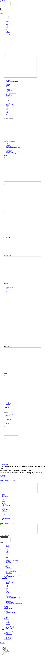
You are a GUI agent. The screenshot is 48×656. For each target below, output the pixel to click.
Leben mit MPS (6, 559)
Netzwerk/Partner (6, 625)
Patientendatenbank (8, 601)
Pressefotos (7, 623)
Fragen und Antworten (7, 639)
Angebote (5, 566)
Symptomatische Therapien (10, 582)
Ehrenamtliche (6, 606)
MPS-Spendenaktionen (9, 634)
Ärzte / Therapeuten (5, 98)
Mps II (7, 551)
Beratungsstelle (8, 567)
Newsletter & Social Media (8, 628)
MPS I (7, 550)
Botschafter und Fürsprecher (8, 608)
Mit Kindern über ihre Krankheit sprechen (12, 560)
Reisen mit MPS (8, 564)
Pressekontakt (8, 624)
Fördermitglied (8, 632)
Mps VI (7, 588)
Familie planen (8, 561)
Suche (1, 5)
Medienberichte (8, 622)
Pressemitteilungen (8, 621)
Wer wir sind (4, 610)
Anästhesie (7, 583)
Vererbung (7, 546)
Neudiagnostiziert (6, 577)
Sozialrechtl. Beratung (5, 464)
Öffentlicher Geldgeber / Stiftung (9, 609)
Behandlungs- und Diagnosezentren (9, 576)
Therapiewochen (8, 596)
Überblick (7, 545)
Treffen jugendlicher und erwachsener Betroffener (13, 569)
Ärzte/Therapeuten (4, 578)
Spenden (3, 410)
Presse (5, 620)
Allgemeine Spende (8, 630)
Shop (2, 463)
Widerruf (3, 497)
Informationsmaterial (9, 568)
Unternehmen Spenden (9, 637)
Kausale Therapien (8, 547)
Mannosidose (8, 592)
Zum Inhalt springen (3, 0)
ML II (6, 556)
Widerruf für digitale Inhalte (6, 498)
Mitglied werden (6, 619)
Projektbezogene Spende (9, 631)
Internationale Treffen (9, 573)
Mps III (7, 552)
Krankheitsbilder (6, 549)
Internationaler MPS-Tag (9, 574)
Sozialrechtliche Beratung (5, 640)
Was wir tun (5, 618)
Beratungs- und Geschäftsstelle (10, 612)
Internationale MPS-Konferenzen (10, 627)
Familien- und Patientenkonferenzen (11, 571)
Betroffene (3, 543)
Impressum (3, 494)
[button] (24, 13)
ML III (7, 557)
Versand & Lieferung (5, 496)
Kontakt (3, 499)
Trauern (7, 565)
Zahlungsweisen (4, 504)
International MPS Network (10, 626)
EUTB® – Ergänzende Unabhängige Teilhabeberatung (14, 575)
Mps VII (7, 554)
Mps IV (7, 587)
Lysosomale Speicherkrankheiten (10, 593)
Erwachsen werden (8, 562)
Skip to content (2, 642)
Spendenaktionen (6, 633)
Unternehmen (6, 607)
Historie (7, 616)
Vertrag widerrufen (4, 536)
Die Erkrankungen (6, 544)
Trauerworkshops (8, 572)
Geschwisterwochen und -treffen (10, 570)
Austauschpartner (8, 614)
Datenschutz (4, 495)
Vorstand (7, 613)
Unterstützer (3, 605)
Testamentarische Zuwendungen (8, 638)
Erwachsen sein (8, 563)
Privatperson (7, 636)
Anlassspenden (6, 635)
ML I (6, 555)
